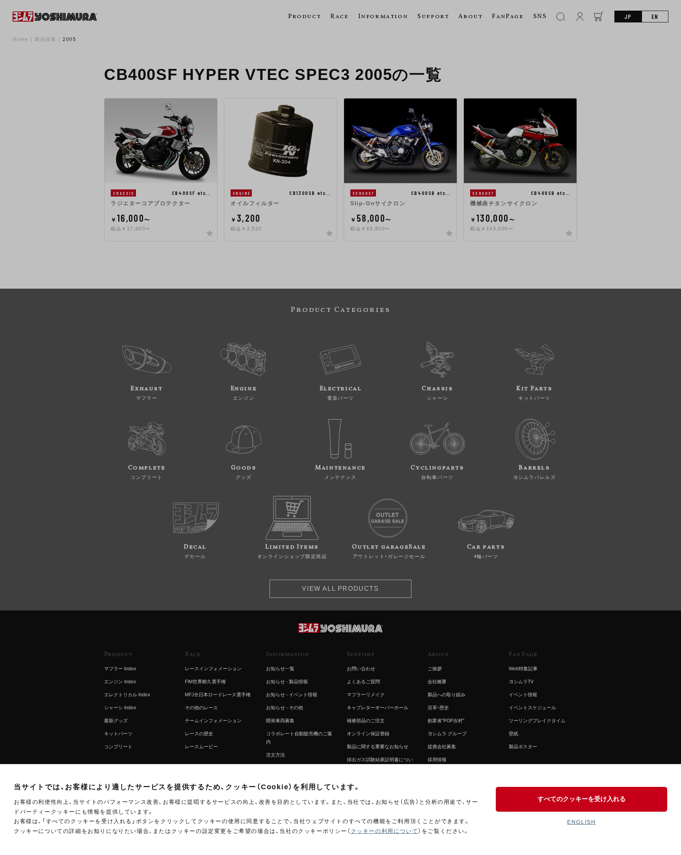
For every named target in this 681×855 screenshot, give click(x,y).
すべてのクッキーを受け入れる (582, 799)
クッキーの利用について (385, 831)
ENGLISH (581, 822)
